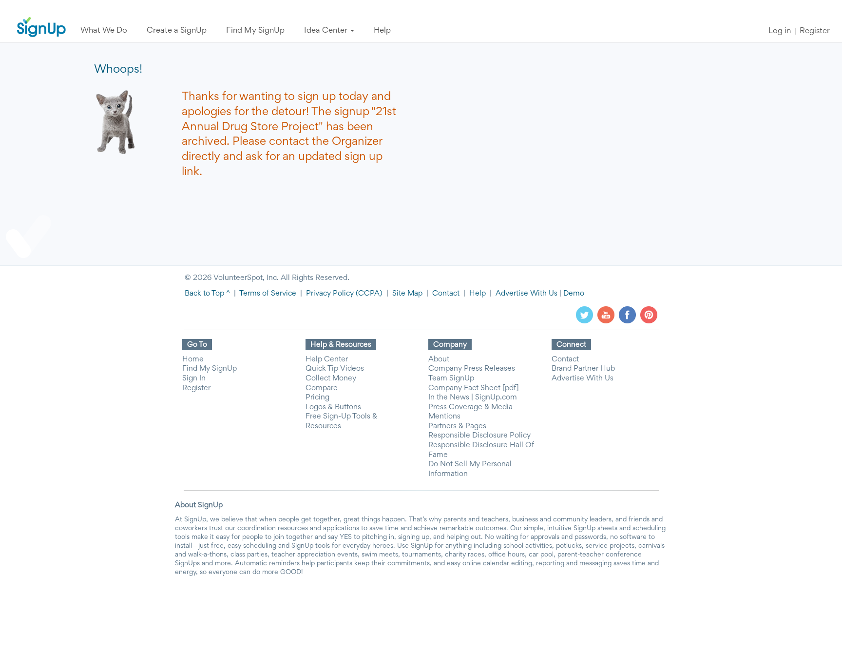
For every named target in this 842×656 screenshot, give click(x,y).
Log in (779, 31)
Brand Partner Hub (583, 368)
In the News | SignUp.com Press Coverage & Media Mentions (472, 407)
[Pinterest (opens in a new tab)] (648, 314)
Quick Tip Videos (335, 368)
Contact (445, 293)
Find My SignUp (209, 368)
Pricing (317, 397)
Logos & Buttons (333, 407)
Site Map (407, 293)
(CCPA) (368, 293)
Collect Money (331, 378)
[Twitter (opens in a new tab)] (584, 314)
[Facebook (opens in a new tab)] (627, 314)
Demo (573, 293)
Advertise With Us (526, 293)
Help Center (327, 359)
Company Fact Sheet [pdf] (473, 388)
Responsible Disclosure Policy (479, 435)
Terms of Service (267, 293)
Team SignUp (451, 378)
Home (193, 359)
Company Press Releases (471, 368)
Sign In (194, 378)
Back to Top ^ (207, 293)
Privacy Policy (330, 293)
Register (815, 31)
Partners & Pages (457, 426)
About (438, 359)
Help (477, 293)
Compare (322, 388)
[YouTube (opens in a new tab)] (605, 314)
